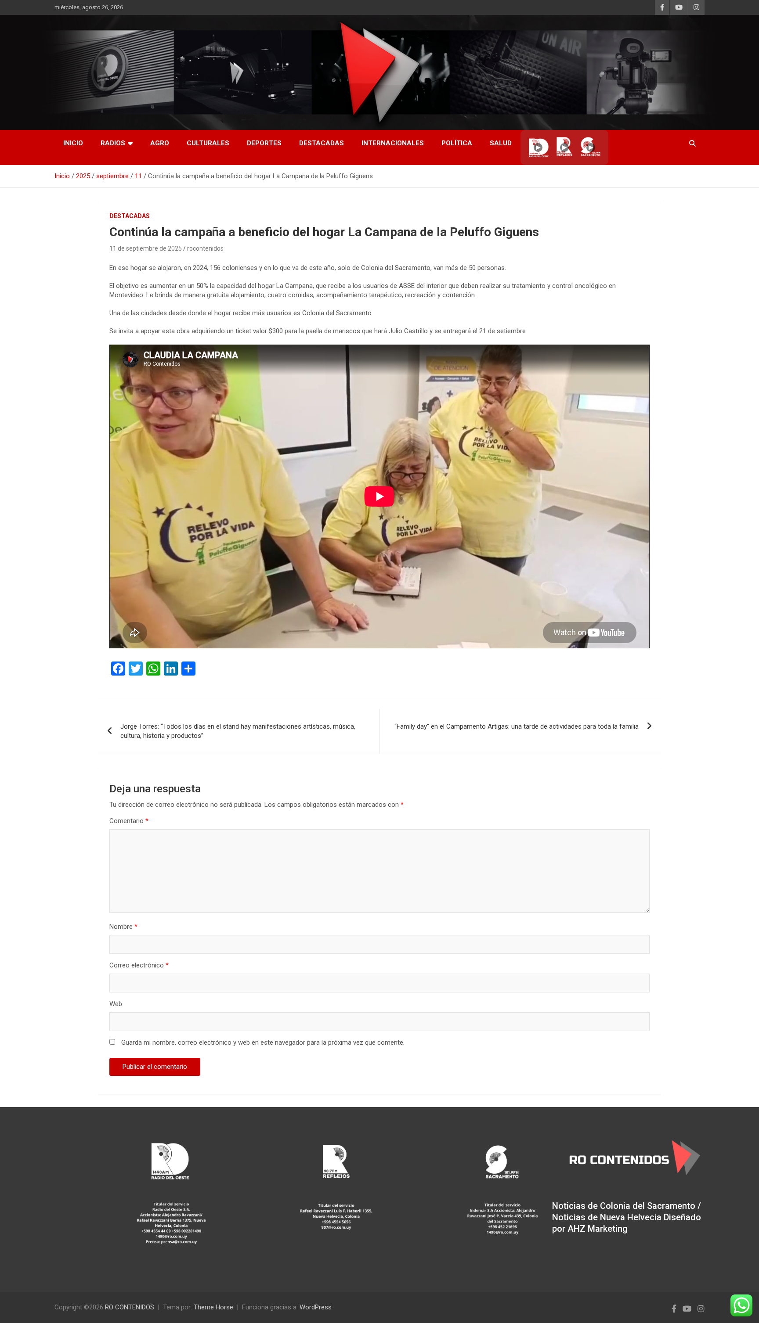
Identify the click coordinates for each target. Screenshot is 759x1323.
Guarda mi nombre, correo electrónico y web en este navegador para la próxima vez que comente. (263, 1042)
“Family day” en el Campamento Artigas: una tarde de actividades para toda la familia (516, 726)
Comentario (128, 821)
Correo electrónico (139, 965)
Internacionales (392, 143)
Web (115, 1004)
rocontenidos (205, 248)
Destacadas (321, 143)
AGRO (159, 143)
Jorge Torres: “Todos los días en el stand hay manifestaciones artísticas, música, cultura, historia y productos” (237, 731)
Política (456, 143)
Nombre (123, 927)
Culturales (208, 143)
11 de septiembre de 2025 (145, 248)
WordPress (316, 1307)
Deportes (264, 143)
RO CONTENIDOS (129, 1307)
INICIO (73, 143)
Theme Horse (213, 1307)
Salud (501, 143)
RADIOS (113, 143)
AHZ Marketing (597, 1228)
